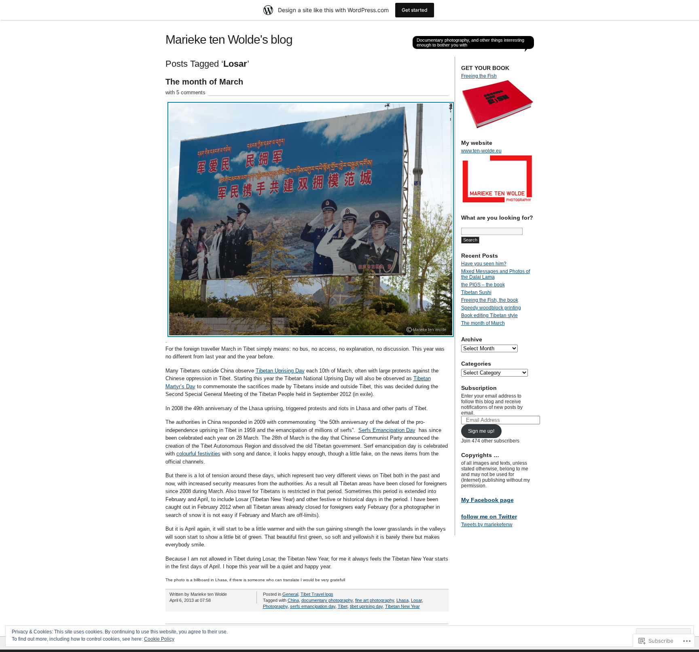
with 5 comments (185, 92)
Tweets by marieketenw (487, 524)
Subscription (479, 388)
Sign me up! (481, 431)
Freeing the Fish (479, 76)
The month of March (204, 81)
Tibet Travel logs (317, 594)
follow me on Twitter (489, 516)
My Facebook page (487, 500)
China (293, 600)
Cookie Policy (159, 639)
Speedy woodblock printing (491, 308)
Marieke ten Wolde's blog (228, 39)
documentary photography (327, 600)
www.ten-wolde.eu (481, 151)
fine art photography (374, 600)
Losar (416, 600)
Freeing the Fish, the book (489, 300)
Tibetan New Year (402, 606)
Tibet (342, 606)
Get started (415, 10)
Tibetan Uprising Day (280, 371)
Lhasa (402, 600)
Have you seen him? (483, 264)
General (290, 594)
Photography (275, 606)
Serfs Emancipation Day (386, 430)
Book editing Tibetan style (489, 315)
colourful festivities (198, 454)
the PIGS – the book (483, 285)
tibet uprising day (366, 606)
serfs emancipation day (312, 606)
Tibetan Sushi (476, 292)
